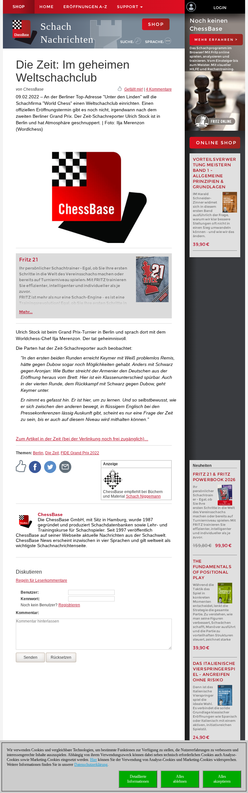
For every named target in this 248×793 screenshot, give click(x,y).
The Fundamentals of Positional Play (212, 569)
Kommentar (27, 613)
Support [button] (128, 6)
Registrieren (69, 605)
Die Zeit (52, 453)
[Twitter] (50, 466)
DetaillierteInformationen (138, 779)
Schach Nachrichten (67, 33)
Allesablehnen (180, 779)
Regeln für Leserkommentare (41, 580)
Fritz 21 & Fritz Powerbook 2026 (214, 476)
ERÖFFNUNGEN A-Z (85, 6)
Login (219, 7)
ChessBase (50, 514)
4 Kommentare (159, 89)
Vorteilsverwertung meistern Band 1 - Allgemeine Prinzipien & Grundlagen (214, 173)
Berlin (38, 453)
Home (46, 6)
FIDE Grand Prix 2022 (80, 453)
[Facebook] (35, 466)
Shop (19, 7)
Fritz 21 (28, 260)
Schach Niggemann (143, 496)
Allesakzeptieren (222, 779)
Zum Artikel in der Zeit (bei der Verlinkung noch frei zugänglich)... (82, 438)
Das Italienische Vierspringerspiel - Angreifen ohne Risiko (214, 672)
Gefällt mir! (133, 89)
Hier (93, 759)
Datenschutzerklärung (91, 764)
